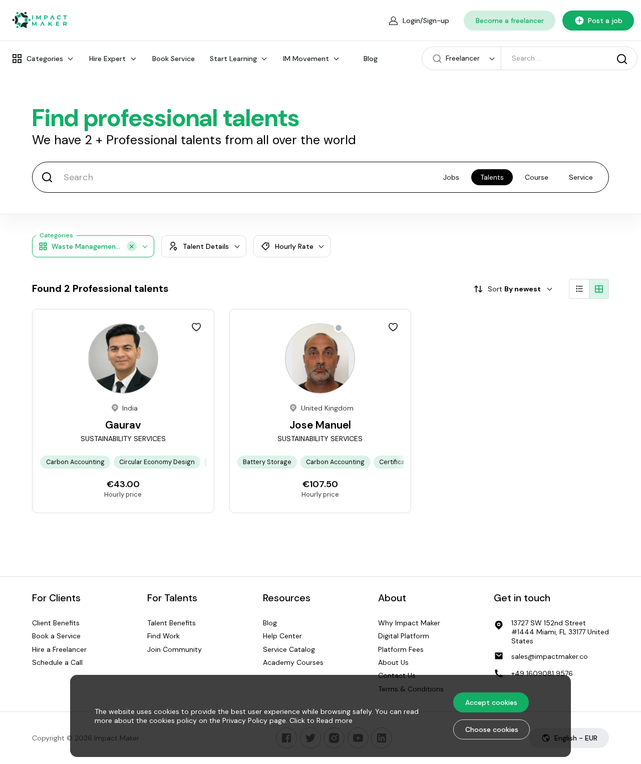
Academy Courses (293, 662)
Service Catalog (289, 649)
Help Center (282, 635)
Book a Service (56, 635)
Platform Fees (401, 649)
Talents (492, 177)
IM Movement (306, 58)
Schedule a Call (57, 662)
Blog (371, 58)
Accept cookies (491, 702)
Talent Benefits (171, 622)
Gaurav (123, 425)
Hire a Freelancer (59, 649)
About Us (393, 662)
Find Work (163, 635)
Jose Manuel (320, 425)
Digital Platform (403, 635)
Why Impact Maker (409, 622)
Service (581, 177)
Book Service (173, 58)
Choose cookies (491, 729)
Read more (334, 720)
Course (536, 177)
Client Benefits (56, 622)
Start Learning (233, 58)
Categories (45, 58)
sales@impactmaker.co (549, 656)
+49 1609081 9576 (542, 673)
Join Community (174, 649)
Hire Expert (107, 58)
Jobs (451, 177)
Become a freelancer (510, 20)
